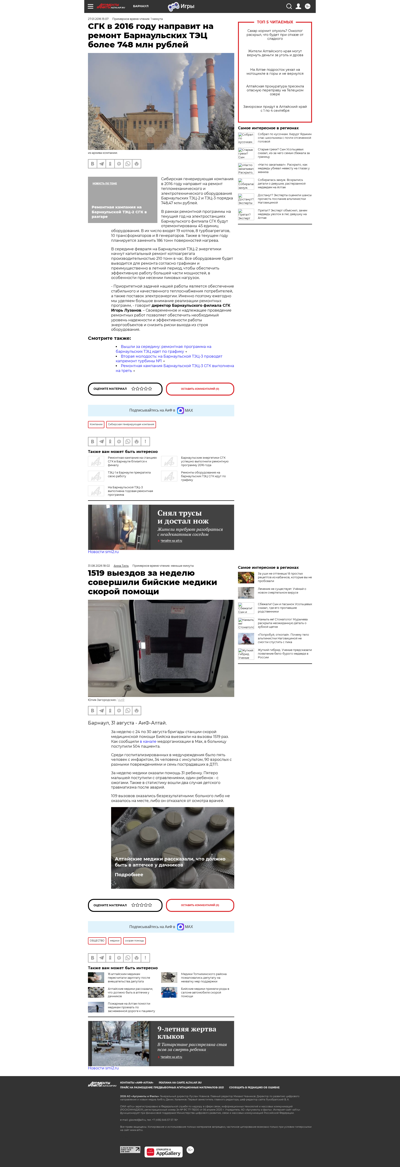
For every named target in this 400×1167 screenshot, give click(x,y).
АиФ (121, 700)
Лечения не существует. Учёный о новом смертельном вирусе (282, 590)
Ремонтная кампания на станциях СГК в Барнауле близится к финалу (132, 461)
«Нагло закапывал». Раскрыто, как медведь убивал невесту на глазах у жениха (284, 168)
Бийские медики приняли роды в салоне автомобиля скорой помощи (205, 992)
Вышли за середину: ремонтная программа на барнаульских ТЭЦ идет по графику (163, 349)
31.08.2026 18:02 (99, 565)
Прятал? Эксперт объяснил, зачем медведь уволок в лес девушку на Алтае (282, 214)
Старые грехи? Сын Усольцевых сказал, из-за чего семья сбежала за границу (284, 153)
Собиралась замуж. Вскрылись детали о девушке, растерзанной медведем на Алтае (282, 183)
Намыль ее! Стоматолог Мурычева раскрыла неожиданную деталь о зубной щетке (283, 623)
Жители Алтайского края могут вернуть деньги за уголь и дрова (275, 53)
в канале (148, 741)
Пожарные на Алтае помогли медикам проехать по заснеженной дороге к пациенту (131, 1007)
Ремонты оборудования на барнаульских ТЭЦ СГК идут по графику (203, 476)
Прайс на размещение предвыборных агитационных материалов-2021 (172, 1087)
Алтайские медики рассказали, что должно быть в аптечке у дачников (170, 862)
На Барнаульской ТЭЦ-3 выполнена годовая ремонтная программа (130, 491)
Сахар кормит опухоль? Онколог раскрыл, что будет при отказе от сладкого (275, 35)
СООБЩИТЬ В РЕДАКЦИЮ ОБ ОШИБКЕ (254, 1087)
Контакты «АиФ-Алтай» (136, 1082)
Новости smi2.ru (103, 552)
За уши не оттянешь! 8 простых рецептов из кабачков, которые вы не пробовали (285, 577)
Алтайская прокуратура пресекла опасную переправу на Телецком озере (275, 90)
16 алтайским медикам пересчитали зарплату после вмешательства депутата (129, 977)
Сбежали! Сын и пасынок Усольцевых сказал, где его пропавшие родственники (285, 607)
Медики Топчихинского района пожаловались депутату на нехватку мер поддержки (204, 977)
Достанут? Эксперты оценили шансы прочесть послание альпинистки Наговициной (285, 198)
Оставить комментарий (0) (200, 388)
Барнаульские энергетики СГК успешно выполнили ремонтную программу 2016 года (204, 461)
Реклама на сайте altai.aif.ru (180, 1082)
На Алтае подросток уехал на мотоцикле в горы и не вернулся (275, 72)
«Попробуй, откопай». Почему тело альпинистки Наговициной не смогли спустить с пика (283, 638)
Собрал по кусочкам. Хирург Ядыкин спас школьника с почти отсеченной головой (285, 137)
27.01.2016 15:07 (98, 19)
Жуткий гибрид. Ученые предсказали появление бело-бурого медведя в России (285, 653)
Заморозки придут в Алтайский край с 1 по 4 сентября (275, 109)
